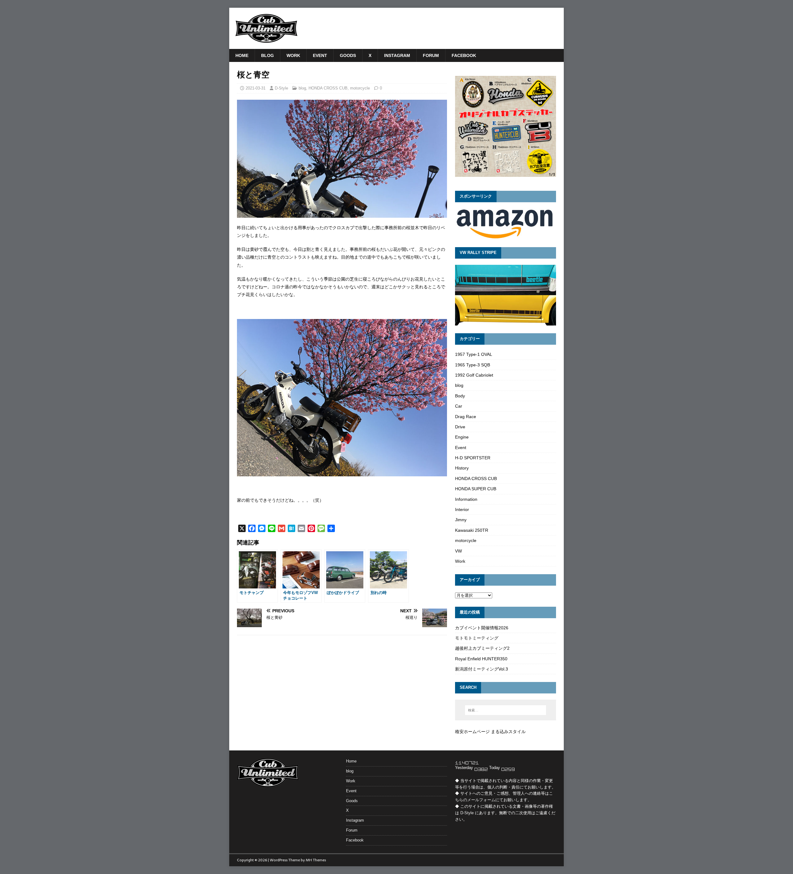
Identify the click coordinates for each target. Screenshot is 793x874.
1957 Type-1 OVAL (473, 354)
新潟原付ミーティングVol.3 (481, 668)
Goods (348, 55)
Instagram (397, 55)
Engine (462, 437)
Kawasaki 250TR (471, 530)
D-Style (281, 88)
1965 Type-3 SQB (472, 364)
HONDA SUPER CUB (475, 488)
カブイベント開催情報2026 (481, 627)
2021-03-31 (255, 88)
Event (320, 55)
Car (458, 406)
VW (458, 550)
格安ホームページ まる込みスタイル (490, 731)
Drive (460, 426)
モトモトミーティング (476, 638)
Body (460, 395)
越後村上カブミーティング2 (482, 648)
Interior (462, 509)
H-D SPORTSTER (472, 457)
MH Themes (316, 860)
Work (293, 55)
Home (241, 55)
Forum (431, 55)
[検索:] (505, 710)
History (462, 467)
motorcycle (360, 88)
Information (466, 499)
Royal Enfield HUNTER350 (481, 658)
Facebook (464, 55)
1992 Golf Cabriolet (474, 375)
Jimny (461, 519)
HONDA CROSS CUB (328, 88)
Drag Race (465, 416)
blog (267, 55)
